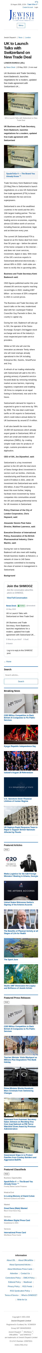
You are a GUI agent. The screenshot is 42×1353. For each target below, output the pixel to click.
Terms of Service (12, 1295)
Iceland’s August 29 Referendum (18, 772)
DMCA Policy (29, 1278)
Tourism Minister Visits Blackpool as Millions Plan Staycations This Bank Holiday (20, 1059)
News (20, 37)
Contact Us (25, 1273)
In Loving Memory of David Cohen (19, 1196)
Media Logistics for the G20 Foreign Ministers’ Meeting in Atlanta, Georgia (21, 875)
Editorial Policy (14, 1282)
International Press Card (15, 1232)
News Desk (10, 67)
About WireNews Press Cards (20, 1269)
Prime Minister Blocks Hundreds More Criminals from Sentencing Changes (18, 1090)
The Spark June (11, 959)
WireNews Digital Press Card (17, 1220)
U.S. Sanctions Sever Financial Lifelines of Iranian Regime (18, 800)
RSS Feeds (27, 1286)
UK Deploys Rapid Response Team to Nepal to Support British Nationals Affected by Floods (20, 829)
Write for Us (22, 1300)
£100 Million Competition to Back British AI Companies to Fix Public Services (19, 717)
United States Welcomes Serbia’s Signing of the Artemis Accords (19, 903)
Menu (21, 25)
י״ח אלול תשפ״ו (32, 4)
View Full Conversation (17, 598)
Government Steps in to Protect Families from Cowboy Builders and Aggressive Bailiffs (20, 1157)
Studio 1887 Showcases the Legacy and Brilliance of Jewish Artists (19, 987)
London (28, 37)
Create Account (28, 7)
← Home (7, 662)
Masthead (28, 1282)
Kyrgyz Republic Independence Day (20, 746)
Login (36, 7)
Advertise (14, 1273)
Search (21, 681)
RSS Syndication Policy (20, 1291)
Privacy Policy (14, 1286)
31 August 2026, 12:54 (18, 4)
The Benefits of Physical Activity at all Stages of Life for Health (21, 932)
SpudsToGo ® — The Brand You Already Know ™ (18, 1182)
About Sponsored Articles (19, 1265)
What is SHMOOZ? (29, 1295)
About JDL (11, 1260)
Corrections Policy (13, 1278)
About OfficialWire (25, 1260)
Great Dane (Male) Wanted (15, 1208)
